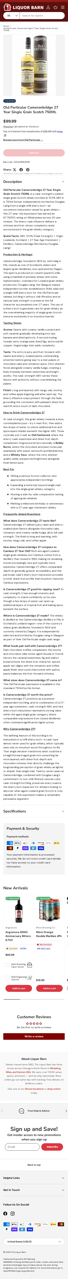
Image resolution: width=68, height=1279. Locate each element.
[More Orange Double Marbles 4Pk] (49, 910)
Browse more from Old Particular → (23, 139)
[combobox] (34, 15)
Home (6, 26)
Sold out (34, 152)
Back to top (34, 1164)
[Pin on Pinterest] (27, 169)
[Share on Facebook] (21, 169)
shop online (53, 1088)
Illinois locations (34, 1088)
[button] (55, 7)
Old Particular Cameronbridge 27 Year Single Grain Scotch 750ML (30, 29)
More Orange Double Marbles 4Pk (49, 934)
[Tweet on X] (14, 169)
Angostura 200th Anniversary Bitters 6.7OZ (18, 936)
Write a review (34, 1036)
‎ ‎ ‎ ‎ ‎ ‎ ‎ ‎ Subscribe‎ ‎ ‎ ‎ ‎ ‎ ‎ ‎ (52, 1147)
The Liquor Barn (18, 1252)
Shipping (8, 126)
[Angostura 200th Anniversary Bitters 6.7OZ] (18, 910)
